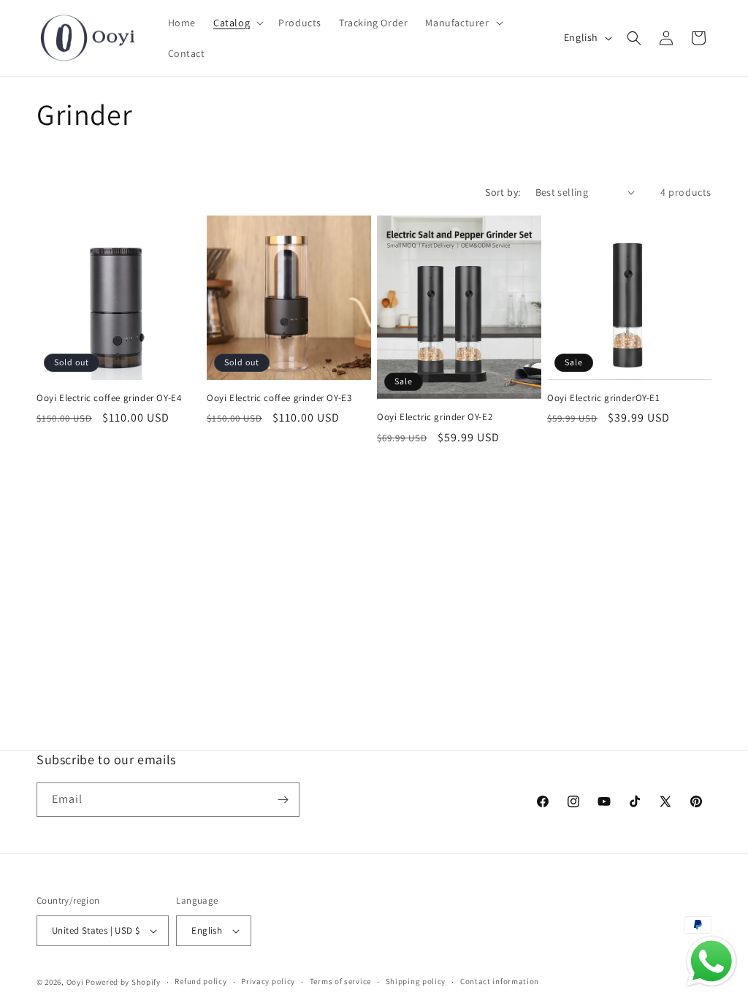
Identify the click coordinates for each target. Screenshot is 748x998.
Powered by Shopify (123, 982)
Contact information (499, 981)
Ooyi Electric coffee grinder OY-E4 (109, 398)
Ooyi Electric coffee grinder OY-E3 (279, 398)
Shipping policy (416, 981)
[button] (237, 22)
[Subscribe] (283, 799)
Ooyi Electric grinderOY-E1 (603, 398)
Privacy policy (268, 981)
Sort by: (502, 192)
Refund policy (200, 981)
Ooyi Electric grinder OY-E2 (434, 417)
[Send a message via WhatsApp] (711, 961)
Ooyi (75, 982)
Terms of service (340, 981)
